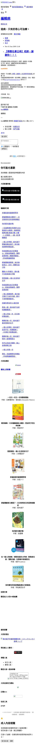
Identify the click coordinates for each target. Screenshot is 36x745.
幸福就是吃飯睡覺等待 (10, 213)
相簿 (6, 38)
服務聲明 (21, 714)
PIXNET (9, 712)
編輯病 (5, 18)
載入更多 (4, 136)
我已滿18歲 (5, 741)
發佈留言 (4, 149)
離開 (11, 741)
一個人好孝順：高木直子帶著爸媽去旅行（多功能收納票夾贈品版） (11, 244)
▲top (2, 132)
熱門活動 (16, 129)
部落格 (7, 40)
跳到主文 (4, 24)
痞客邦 (16, 121)
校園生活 (16, 126)
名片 (6, 43)
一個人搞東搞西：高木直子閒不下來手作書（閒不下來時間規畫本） (11, 296)
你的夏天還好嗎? (8, 224)
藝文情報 (17, 34)
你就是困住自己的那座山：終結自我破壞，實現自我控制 (11, 287)
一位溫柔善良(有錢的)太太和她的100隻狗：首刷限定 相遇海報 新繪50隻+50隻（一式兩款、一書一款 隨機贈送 (11, 233)
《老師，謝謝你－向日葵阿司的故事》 (22, 74)
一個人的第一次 (7, 350)
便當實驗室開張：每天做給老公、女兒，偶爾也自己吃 (11, 265)
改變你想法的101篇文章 (10, 303)
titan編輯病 (4, 109)
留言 (20, 121)
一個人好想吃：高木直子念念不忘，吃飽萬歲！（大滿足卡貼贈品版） (11, 329)
